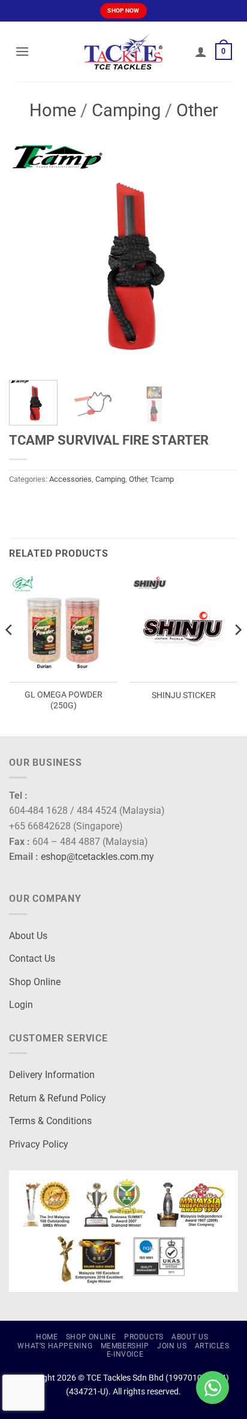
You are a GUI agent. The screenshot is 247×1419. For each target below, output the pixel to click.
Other (197, 110)
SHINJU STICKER (184, 695)
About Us (28, 935)
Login (21, 1004)
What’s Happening (54, 1346)
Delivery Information (52, 1074)
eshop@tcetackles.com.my (97, 856)
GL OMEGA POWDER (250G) (64, 700)
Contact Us (32, 958)
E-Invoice (125, 1354)
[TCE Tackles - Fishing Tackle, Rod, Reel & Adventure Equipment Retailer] (123, 51)
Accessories (70, 479)
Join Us (171, 1346)
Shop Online (35, 982)
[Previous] (29, 256)
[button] (22, 51)
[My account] (201, 51)
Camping (126, 110)
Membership (125, 1346)
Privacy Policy (38, 1144)
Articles (212, 1346)
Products (144, 1337)
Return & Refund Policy (57, 1098)
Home (52, 110)
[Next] (218, 256)
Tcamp (162, 479)
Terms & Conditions (50, 1121)
